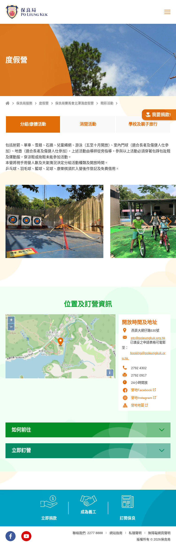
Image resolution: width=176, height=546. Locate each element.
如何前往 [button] (21, 430)
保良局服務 (24, 103)
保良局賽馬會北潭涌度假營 (74, 103)
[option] (54, 221)
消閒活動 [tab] (88, 124)
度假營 (44, 103)
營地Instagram (141, 398)
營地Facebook (141, 390)
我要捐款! (161, 114)
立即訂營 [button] (21, 450)
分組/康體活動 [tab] (33, 124)
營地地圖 (137, 405)
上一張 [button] (12, 221)
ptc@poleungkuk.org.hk (148, 338)
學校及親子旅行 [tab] (143, 124)
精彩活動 (107, 103)
